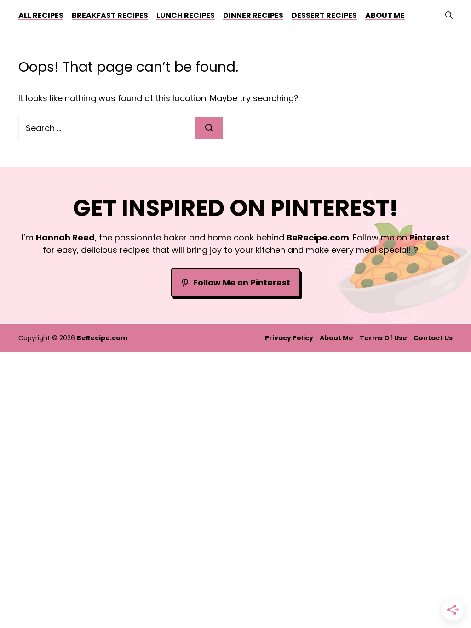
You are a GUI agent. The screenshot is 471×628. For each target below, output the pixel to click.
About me (385, 15)
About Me (336, 338)
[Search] (209, 128)
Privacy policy (289, 338)
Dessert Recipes (324, 15)
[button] (449, 15)
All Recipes (40, 15)
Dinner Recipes (253, 15)
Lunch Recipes (185, 15)
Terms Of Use (383, 338)
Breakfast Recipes (110, 15)
